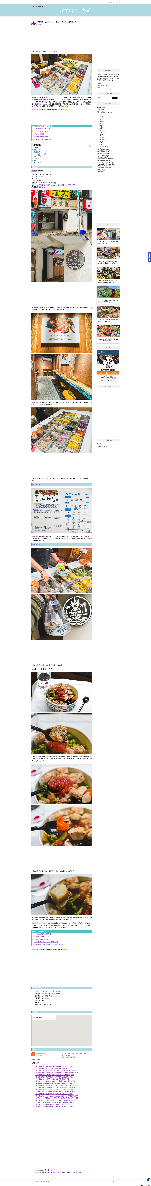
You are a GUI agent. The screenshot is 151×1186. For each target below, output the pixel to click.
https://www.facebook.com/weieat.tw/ (106, 89)
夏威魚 (33, 171)
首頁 (32, 6)
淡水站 (101, 120)
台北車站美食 (35, 923)
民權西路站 (102, 132)
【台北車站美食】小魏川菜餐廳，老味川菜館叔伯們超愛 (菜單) (54, 1075)
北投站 (101, 116)
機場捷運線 (101, 111)
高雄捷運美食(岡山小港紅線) (105, 158)
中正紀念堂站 (103, 139)
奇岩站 (101, 114)
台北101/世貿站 (103, 146)
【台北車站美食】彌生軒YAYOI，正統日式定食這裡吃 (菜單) (54, 1094)
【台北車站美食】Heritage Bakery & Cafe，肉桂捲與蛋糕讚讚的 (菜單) (56, 1096)
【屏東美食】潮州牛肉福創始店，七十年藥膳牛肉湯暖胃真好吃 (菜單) (56, 1100)
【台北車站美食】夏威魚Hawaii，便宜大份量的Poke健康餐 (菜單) (56, 185)
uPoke (86, 102)
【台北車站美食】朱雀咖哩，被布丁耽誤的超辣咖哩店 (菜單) (54, 1089)
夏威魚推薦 (37, 152)
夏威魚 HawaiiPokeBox (54, 1172)
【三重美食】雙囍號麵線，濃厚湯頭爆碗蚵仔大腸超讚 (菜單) (54, 1102)
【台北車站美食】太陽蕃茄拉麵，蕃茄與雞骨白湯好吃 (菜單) (54, 1066)
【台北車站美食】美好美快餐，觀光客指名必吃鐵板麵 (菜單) (54, 1077)
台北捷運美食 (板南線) (104, 150)
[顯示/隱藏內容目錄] (89, 145)
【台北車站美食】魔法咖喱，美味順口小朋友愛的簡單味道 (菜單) (55, 1070)
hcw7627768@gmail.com (103, 85)
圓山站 (101, 130)
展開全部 (99, 107)
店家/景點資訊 (37, 156)
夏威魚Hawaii (41, 187)
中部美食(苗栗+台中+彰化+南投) (106, 162)
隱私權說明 (39, 6)
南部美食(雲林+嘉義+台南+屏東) (106, 164)
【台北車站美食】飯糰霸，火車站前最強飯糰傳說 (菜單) (52, 1079)
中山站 (101, 135)
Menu (34, 2)
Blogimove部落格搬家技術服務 (143, 1185)
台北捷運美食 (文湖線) (104, 155)
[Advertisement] (61, 39)
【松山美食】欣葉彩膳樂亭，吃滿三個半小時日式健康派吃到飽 (54, 1104)
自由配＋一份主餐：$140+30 (44, 154)
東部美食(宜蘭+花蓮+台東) (105, 165)
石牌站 (101, 125)
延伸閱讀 (38, 162)
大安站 (101, 143)
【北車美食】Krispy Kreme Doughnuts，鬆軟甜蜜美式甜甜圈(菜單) (55, 1081)
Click (149, 257)
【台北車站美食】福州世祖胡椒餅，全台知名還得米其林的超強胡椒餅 (56, 1073)
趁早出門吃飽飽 (75, 10)
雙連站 (101, 134)
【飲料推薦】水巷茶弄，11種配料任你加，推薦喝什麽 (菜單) (54, 1083)
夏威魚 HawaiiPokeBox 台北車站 (52, 992)
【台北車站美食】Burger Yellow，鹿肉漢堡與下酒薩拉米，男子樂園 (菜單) (58, 1085)
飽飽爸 (39, 24)
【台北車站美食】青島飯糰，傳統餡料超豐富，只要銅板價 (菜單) (55, 1092)
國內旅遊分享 (101, 169)
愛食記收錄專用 (50, 1170)
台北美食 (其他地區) (103, 157)
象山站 (101, 148)
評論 (35, 160)
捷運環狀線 (101, 109)
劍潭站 (101, 128)
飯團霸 (58, 307)
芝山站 (101, 118)
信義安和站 (102, 144)
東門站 (101, 141)
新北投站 (101, 123)
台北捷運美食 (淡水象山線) (105, 113)
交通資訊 (36, 158)
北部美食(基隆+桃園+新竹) (105, 160)
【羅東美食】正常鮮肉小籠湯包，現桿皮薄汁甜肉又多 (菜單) (54, 1106)
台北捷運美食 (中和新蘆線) (105, 153)
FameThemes (117, 1181)
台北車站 (34, 24)
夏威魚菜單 (37, 150)
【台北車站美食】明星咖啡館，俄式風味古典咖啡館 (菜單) (53, 1068)
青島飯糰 (64, 307)
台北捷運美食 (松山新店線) (105, 151)
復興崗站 (101, 121)
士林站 (101, 127)
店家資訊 (36, 147)
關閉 (103, 107)
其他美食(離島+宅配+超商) (105, 167)
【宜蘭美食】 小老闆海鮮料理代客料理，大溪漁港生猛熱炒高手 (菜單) (57, 1098)
